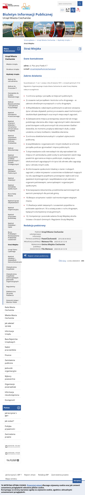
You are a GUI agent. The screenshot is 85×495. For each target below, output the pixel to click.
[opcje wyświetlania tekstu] (67, 10)
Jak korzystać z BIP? (11, 414)
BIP (78, 10)
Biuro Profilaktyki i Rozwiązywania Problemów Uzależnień (13, 236)
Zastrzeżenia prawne (10, 435)
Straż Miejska (13, 245)
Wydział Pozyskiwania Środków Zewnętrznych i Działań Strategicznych (13, 159)
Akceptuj (77, 481)
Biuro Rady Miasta (12, 195)
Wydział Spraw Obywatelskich (13, 202)
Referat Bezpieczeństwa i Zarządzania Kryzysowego (14, 105)
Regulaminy (10, 286)
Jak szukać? (9, 421)
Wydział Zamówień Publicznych (12, 171)
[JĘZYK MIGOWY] (73, 10)
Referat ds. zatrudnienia (12, 80)
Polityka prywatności (10, 427)
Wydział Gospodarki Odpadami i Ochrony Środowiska (12, 139)
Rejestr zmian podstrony (37, 256)
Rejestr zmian (30, 475)
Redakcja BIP (43, 475)
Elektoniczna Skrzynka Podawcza (11, 293)
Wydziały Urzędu (64, 40)
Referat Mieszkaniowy (13, 149)
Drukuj (63, 261)
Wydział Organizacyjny (13, 209)
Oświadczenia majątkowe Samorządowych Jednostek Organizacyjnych (12, 277)
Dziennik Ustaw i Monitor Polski (12, 301)
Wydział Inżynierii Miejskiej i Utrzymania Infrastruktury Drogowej (13, 126)
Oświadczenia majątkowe (11, 268)
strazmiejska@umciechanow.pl (43, 69)
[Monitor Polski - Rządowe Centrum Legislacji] (12, 446)
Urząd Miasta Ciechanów (46, 40)
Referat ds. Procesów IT (12, 87)
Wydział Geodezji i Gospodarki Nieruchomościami (14, 259)
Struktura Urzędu (12, 69)
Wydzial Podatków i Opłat (12, 225)
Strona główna (29, 40)
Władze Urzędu (12, 64)
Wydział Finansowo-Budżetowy (12, 216)
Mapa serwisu (11, 479)
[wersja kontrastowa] (62, 10)
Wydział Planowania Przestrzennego (13, 114)
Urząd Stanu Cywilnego (12, 250)
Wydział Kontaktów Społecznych (12, 187)
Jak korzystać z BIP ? (13, 475)
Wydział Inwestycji (11, 179)
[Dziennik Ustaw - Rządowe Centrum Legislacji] (12, 453)
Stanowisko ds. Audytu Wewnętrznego (13, 95)
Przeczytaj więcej (34, 485)
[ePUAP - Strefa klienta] (12, 460)
